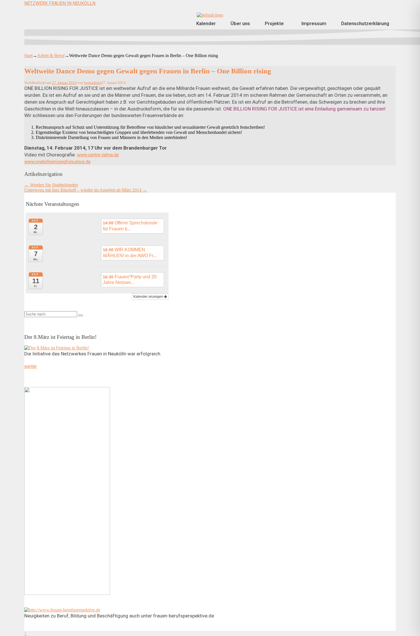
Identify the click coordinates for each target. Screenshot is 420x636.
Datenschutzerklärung (365, 23)
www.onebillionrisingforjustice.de (57, 161)
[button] (275, 23)
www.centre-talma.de (98, 155)
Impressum (313, 23)
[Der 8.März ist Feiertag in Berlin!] (56, 347)
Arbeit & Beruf (51, 55)
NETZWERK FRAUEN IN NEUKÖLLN (59, 3)
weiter (30, 366)
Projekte (274, 23)
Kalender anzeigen (148, 297)
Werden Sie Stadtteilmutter (51, 184)
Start (28, 55)
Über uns (240, 23)
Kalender (206, 23)
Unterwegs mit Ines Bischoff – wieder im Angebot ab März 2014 (85, 190)
